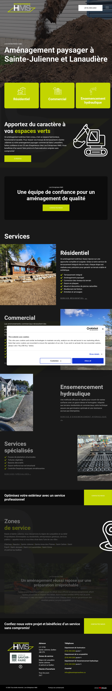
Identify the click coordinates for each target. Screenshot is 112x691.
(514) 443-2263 (70, 651)
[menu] (107, 7)
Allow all (88, 361)
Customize (54, 361)
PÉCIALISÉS (23, 474)
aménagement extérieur (16, 137)
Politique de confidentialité (56, 687)
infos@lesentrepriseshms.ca (75, 672)
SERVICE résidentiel (72, 298)
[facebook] (20, 667)
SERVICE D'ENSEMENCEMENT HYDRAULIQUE (83, 417)
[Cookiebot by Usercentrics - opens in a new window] (88, 329)
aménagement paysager (28, 142)
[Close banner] (103, 329)
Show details (94, 354)
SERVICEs (9, 474)
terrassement (51, 140)
